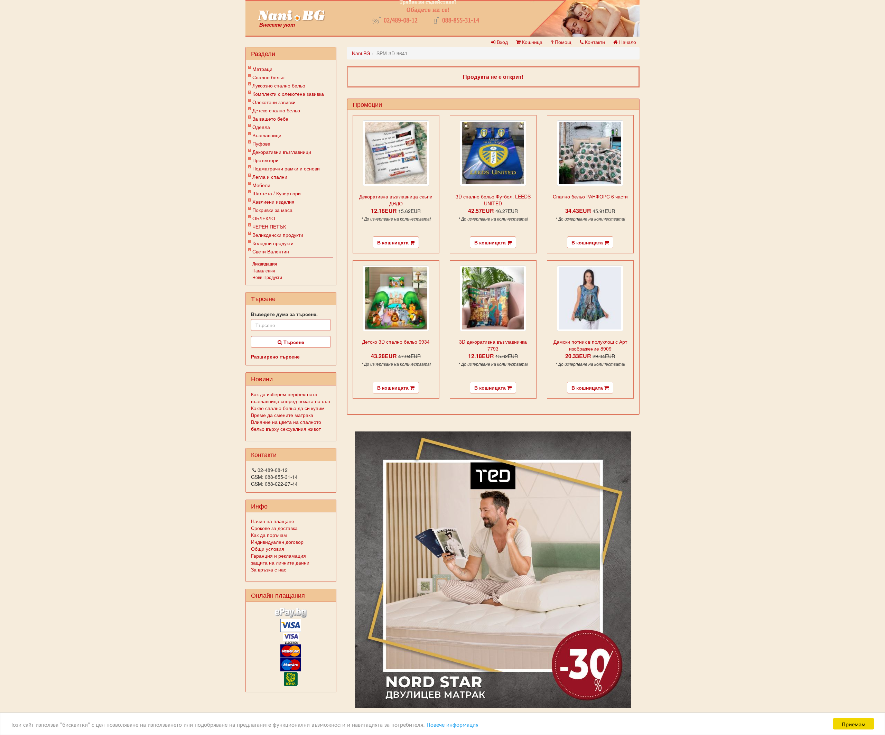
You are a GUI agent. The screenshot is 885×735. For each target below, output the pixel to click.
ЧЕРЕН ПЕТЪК (269, 226)
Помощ (562, 41)
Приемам (854, 723)
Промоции (367, 104)
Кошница (531, 41)
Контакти (594, 41)
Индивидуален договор (277, 541)
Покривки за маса (272, 209)
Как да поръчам (269, 534)
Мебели (261, 185)
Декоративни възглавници (281, 151)
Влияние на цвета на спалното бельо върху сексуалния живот (286, 425)
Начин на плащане (272, 521)
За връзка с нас (268, 569)
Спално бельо (268, 77)
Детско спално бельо (276, 110)
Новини (262, 378)
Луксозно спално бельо (278, 85)
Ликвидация (264, 264)
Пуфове (261, 143)
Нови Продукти (267, 277)
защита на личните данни (280, 562)
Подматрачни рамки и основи (286, 168)
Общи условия (267, 548)
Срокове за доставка (274, 527)
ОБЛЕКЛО (263, 218)
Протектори (265, 160)
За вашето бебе (270, 118)
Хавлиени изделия (273, 201)
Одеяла (261, 126)
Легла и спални (269, 176)
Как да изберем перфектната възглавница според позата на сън (290, 397)
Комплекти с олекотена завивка (288, 93)
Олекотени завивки (274, 102)
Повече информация (452, 724)
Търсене (293, 341)
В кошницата (393, 242)
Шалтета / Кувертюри (276, 193)
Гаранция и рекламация (278, 555)
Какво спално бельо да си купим (288, 407)
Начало (627, 41)
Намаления (263, 270)
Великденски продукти (277, 234)
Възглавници (266, 135)
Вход (501, 41)
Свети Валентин (270, 251)
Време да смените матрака (282, 414)
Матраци (262, 68)
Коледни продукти (273, 243)
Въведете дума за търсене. (284, 313)
